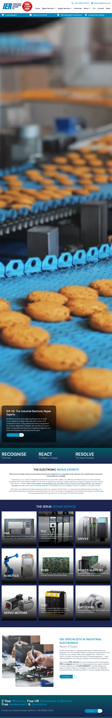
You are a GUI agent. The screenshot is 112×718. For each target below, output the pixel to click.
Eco (94, 8)
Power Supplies (36, 483)
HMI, (28, 483)
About (86, 8)
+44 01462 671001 (81, 3)
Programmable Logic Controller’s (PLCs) (56, 483)
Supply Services (64, 8)
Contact (101, 8)
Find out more (12, 435)
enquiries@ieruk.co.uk (102, 3)
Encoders (15, 485)
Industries (78, 8)
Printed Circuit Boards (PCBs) (81, 483)
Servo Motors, (97, 483)
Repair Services (48, 8)
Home (37, 8)
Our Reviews (66, 676)
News (108, 8)
